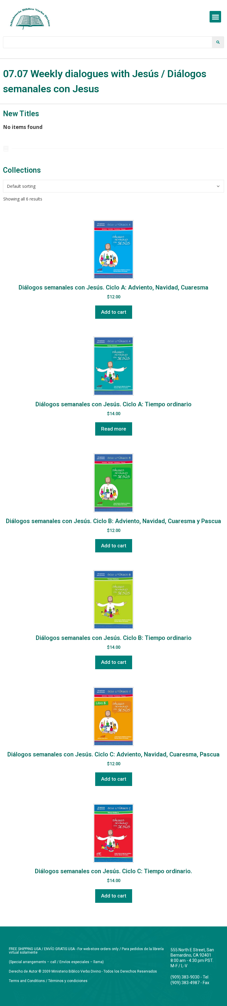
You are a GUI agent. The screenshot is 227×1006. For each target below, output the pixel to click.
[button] (215, 16)
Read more (113, 429)
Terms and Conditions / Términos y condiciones (48, 981)
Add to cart (113, 312)
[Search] (218, 42)
